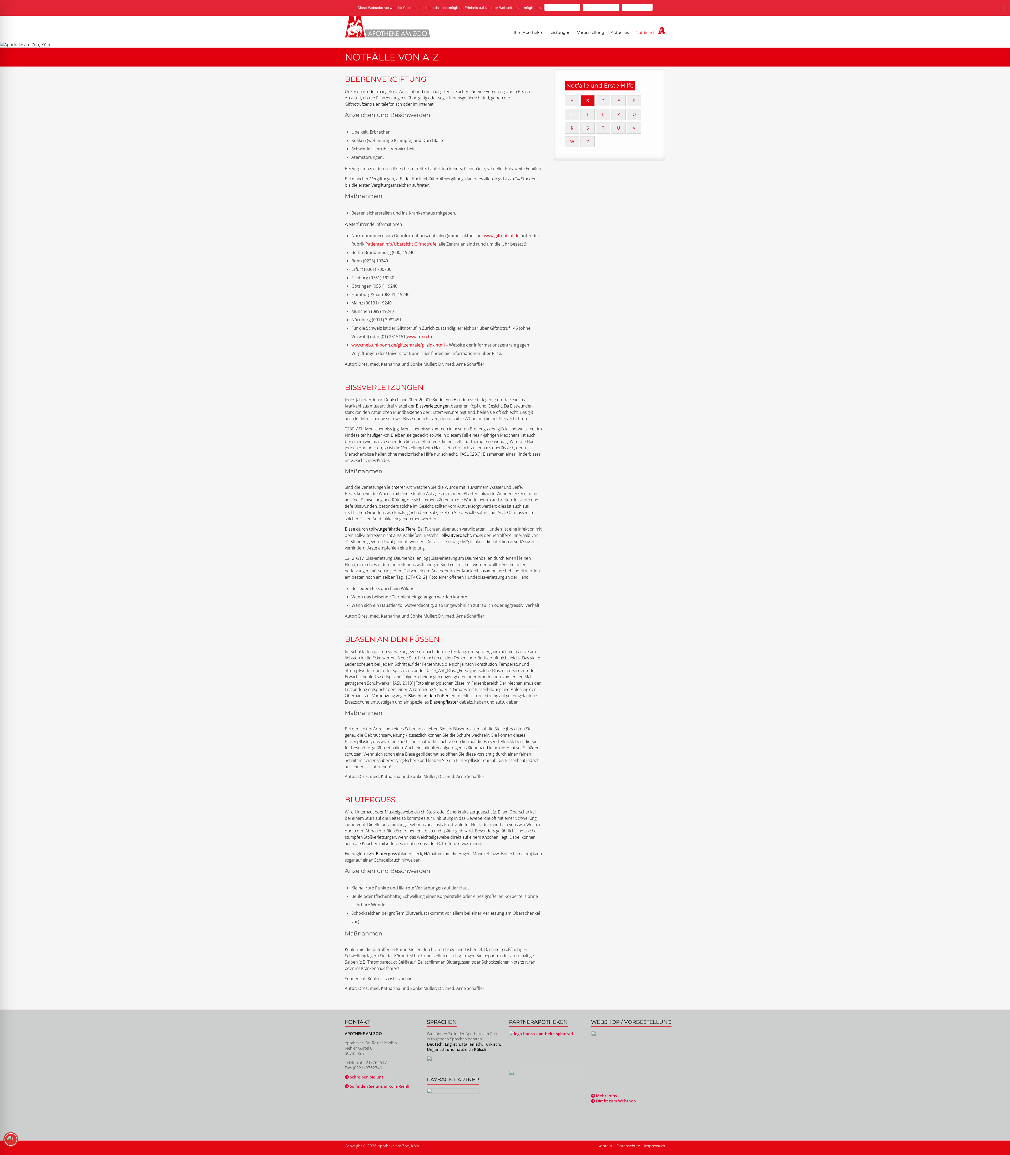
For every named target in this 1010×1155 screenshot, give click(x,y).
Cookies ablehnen (601, 7)
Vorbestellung (590, 32)
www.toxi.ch (419, 336)
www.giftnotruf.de (501, 235)
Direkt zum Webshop (615, 1100)
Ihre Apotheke (528, 32)
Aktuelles (620, 32)
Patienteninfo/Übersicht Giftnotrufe (400, 244)
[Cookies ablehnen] (1003, 8)
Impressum (654, 1145)
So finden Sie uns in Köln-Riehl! (379, 1086)
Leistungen (559, 32)
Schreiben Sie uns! (367, 1077)
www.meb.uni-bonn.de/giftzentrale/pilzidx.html (398, 345)
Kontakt (605, 1145)
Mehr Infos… (607, 1095)
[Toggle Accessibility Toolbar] (11, 1142)
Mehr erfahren (637, 7)
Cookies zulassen (562, 7)
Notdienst (645, 32)
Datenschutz (628, 1145)
